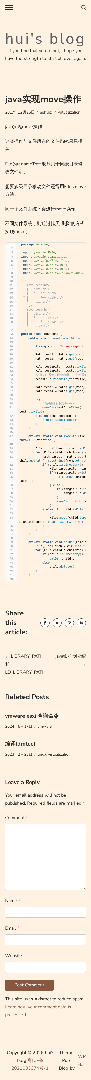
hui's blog (45, 38)
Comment (16, 818)
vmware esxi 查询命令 (32, 715)
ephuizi (46, 112)
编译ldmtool (20, 743)
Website (13, 956)
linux (42, 754)
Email (12, 928)
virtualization (69, 112)
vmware (45, 726)
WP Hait (82, 1060)
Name (12, 901)
